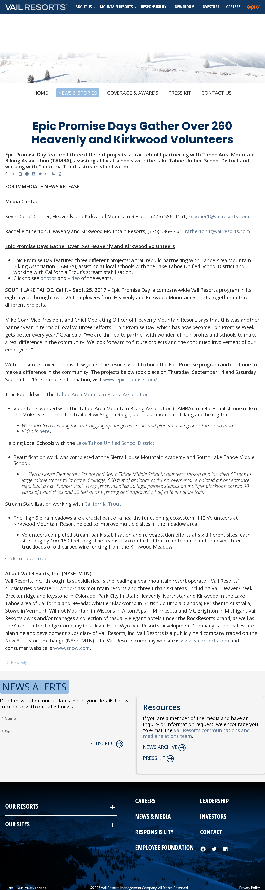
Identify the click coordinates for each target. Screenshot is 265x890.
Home (41, 92)
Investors (210, 7)
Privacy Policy (249, 887)
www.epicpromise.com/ (130, 379)
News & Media (153, 817)
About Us (84, 7)
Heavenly (19, 662)
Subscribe (102, 743)
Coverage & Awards (132, 92)
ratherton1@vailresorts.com (217, 231)
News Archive (160, 747)
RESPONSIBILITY (154, 832)
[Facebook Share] (27, 174)
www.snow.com (71, 647)
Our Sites (17, 824)
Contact (211, 832)
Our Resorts (22, 806)
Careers (233, 7)
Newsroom (184, 7)
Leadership (214, 801)
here (44, 431)
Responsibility (153, 7)
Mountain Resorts (116, 7)
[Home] (36, 7)
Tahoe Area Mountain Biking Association (102, 394)
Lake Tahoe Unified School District (115, 443)
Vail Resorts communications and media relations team (196, 733)
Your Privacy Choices (31, 888)
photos (48, 278)
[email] (47, 174)
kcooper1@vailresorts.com (218, 216)
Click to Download (25, 558)
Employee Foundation (164, 848)
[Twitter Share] (40, 174)
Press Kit (180, 92)
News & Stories (77, 92)
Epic (254, 7)
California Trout (102, 503)
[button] (84, 7)
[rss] (53, 174)
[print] (20, 174)
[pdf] (60, 174)
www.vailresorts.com (205, 640)
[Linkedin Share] (33, 174)
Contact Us (216, 92)
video (74, 278)
